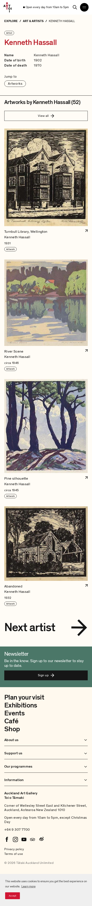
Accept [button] (12, 895)
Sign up (43, 675)
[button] (46, 190)
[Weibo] (41, 839)
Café (11, 721)
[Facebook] (6, 839)
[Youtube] (24, 839)
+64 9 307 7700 (17, 829)
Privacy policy (14, 849)
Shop (12, 729)
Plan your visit (24, 697)
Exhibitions (20, 705)
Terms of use (13, 854)
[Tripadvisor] (32, 839)
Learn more (28, 886)
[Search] (75, 7)
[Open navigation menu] (84, 7)
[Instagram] (15, 839)
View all (43, 116)
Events (14, 713)
